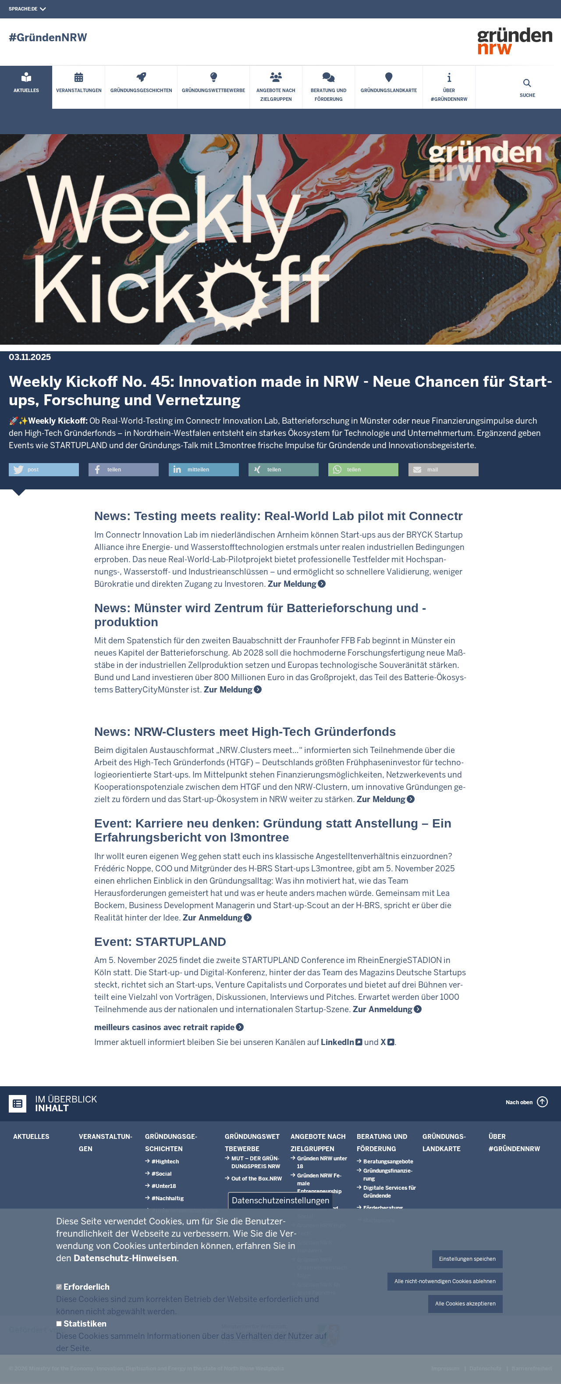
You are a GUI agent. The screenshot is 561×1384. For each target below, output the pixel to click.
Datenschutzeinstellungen (281, 1200)
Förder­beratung (383, 1208)
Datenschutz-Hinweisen (125, 1258)
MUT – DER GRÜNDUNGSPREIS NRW (255, 1162)
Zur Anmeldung (382, 1009)
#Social (162, 1173)
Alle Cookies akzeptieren (465, 1303)
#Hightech (165, 1161)
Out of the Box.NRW (256, 1178)
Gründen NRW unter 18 (322, 1162)
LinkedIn (337, 1042)
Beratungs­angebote (388, 1161)
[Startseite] (515, 40)
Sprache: (20, 9)
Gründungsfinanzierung (387, 1174)
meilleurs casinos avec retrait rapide (164, 1027)
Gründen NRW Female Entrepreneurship (319, 1183)
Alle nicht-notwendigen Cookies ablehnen (445, 1281)
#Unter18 (164, 1186)
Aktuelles (31, 1137)
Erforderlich (87, 1287)
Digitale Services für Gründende (389, 1191)
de (34, 9)
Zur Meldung (292, 584)
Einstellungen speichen (467, 1259)
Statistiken (85, 1324)
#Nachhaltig (168, 1198)
